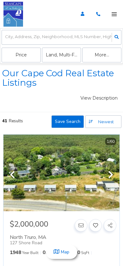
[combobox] (5, 37)
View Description (99, 98)
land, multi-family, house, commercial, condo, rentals (63, 55)
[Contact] (81, 225)
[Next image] (111, 175)
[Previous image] (12, 175)
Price (21, 55)
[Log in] (82, 14)
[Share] (110, 225)
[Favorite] (95, 225)
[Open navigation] (114, 14)
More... (102, 55)
